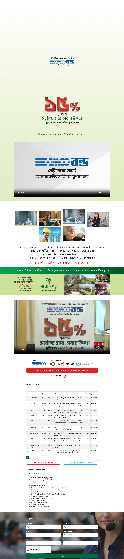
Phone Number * (68, 531)
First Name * (29, 523)
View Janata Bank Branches (82, 462)
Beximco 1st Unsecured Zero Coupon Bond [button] (62, 134)
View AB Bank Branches (44, 462)
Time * (65, 539)
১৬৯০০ (66, 377)
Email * (28, 531)
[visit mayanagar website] (62, 284)
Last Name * (66, 523)
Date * (28, 539)
